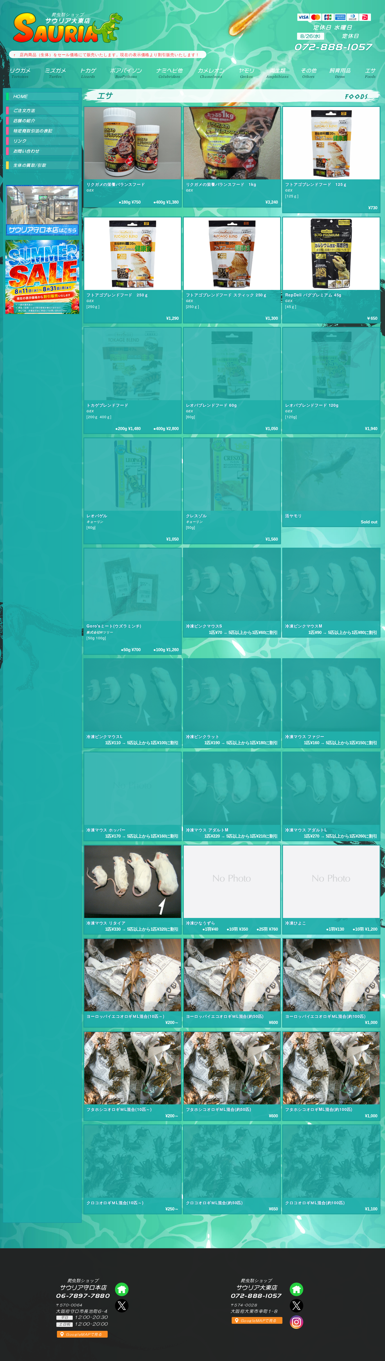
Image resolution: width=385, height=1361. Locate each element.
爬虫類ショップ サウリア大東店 (296, 1289)
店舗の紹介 (24, 121)
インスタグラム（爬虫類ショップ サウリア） (296, 1322)
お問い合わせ (26, 151)
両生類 (277, 73)
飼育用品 (339, 73)
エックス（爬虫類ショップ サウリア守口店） (122, 1305)
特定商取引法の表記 (32, 131)
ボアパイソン (126, 73)
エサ (370, 73)
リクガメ (19, 73)
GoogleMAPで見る (84, 1334)
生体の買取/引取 (29, 165)
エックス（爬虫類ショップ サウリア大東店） (296, 1305)
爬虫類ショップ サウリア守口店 (42, 205)
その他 (308, 73)
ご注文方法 (24, 111)
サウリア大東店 (67, 17)
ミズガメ (55, 73)
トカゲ (88, 73)
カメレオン (211, 73)
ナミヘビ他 (169, 73)
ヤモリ (246, 73)
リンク (19, 141)
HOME (20, 96)
